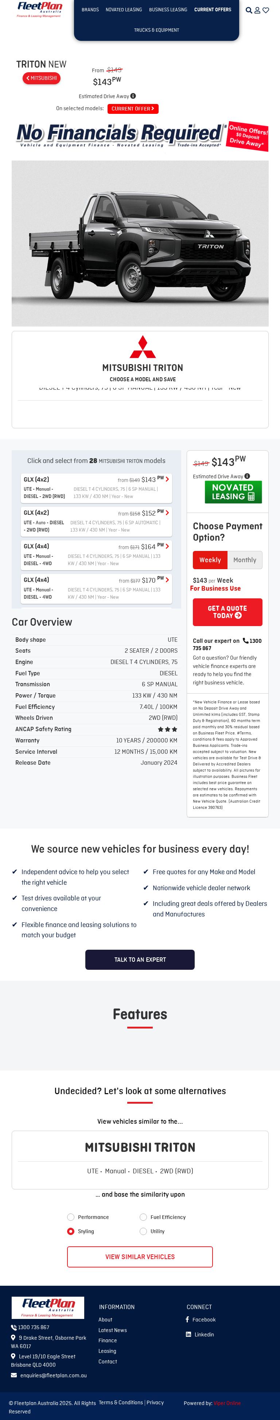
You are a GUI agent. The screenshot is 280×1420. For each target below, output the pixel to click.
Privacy (155, 1403)
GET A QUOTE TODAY (227, 612)
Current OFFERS (212, 9)
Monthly (244, 560)
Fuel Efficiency (168, 1217)
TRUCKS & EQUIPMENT (156, 30)
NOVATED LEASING (124, 9)
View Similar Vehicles (140, 1257)
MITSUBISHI (43, 78)
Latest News (112, 1331)
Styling (86, 1232)
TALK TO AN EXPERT (140, 960)
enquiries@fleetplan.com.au (53, 1376)
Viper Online (227, 1404)
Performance (93, 1217)
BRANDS (90, 9)
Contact (107, 1362)
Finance (107, 1341)
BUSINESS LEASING (168, 9)
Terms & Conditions (121, 1403)
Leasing (107, 1351)
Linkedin (204, 1335)
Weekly (210, 560)
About (105, 1320)
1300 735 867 (33, 1328)
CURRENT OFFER (131, 109)
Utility (157, 1232)
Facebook (204, 1320)
